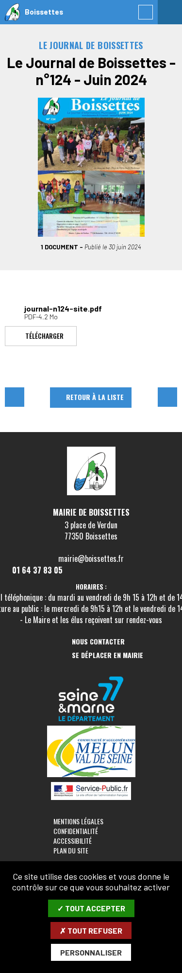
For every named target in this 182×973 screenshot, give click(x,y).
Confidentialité (75, 831)
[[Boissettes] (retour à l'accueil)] (91, 493)
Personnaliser (91, 952)
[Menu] (170, 12)
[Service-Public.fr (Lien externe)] (91, 791)
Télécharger (44, 335)
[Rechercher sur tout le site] (145, 12)
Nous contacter (98, 642)
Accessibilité (72, 840)
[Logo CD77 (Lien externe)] (91, 700)
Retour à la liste (95, 397)
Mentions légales (78, 821)
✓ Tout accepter (91, 908)
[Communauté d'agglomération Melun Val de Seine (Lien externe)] (91, 752)
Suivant (167, 397)
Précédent (14, 397)
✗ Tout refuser (91, 930)
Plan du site (70, 850)
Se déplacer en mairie (107, 655)
